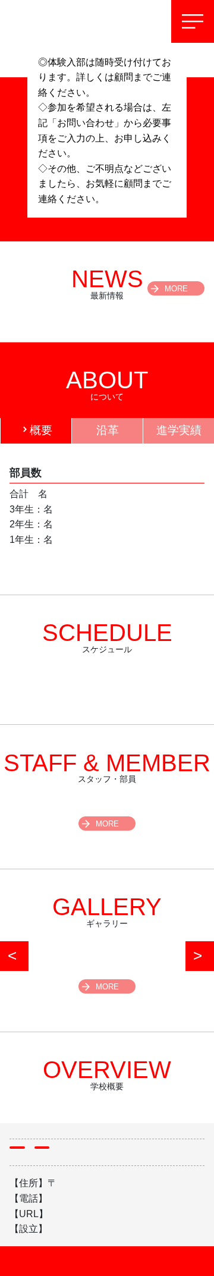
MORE (176, 288)
